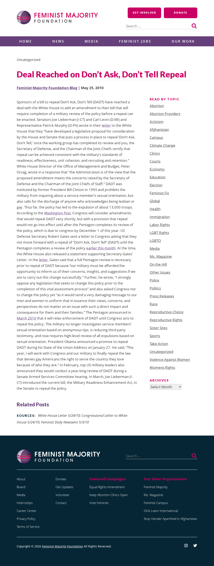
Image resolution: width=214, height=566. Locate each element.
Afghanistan (159, 129)
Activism (156, 121)
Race (154, 304)
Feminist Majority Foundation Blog (47, 87)
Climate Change (162, 145)
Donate (180, 12)
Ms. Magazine (161, 256)
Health (155, 208)
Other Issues (160, 272)
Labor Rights (160, 224)
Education (158, 177)
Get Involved (144, 12)
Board (21, 487)
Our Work (183, 41)
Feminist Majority (156, 487)
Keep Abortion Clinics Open (108, 495)
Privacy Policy (26, 519)
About (21, 479)
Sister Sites (158, 327)
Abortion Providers (165, 113)
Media (92, 41)
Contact (61, 503)
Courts (155, 161)
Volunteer (62, 495)
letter (106, 125)
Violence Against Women (170, 359)
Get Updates (64, 487)
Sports (155, 335)
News (58, 41)
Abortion (157, 105)
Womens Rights (162, 367)
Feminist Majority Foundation (62, 546)
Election (156, 185)
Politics (155, 288)
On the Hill (158, 264)
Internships (25, 503)
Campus (156, 137)
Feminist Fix (159, 193)
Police (154, 280)
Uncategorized (161, 351)
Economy (157, 169)
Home (25, 41)
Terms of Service (28, 526)
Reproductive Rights (166, 319)
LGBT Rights (159, 232)
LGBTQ (155, 240)
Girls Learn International (161, 511)
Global (155, 200)
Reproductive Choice (166, 312)
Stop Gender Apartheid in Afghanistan (170, 519)
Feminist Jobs (135, 41)
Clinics (155, 153)
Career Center (26, 511)
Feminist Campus (156, 503)
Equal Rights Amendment (107, 487)
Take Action (159, 343)
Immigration (160, 216)
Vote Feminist (98, 503)
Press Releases (162, 296)
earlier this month (100, 248)
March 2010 (26, 318)
